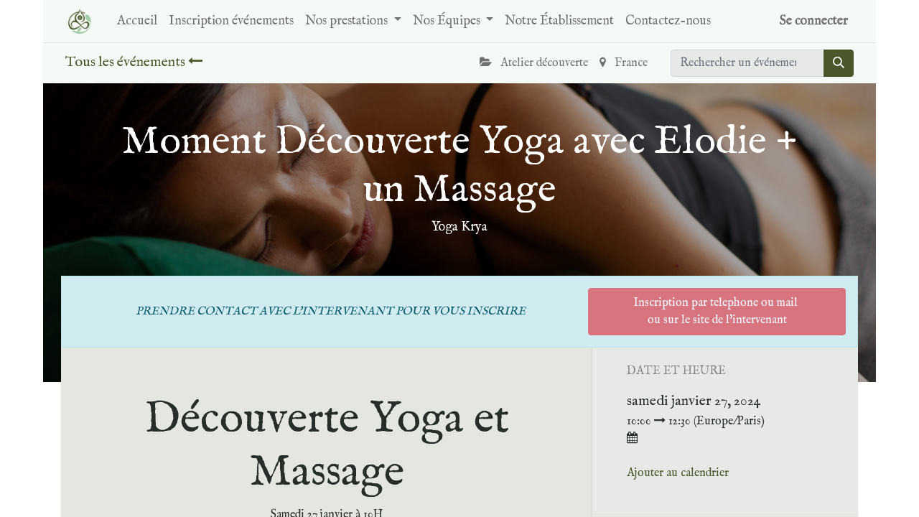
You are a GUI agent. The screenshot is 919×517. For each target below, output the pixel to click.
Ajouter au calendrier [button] (678, 473)
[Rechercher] (839, 63)
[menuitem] (137, 21)
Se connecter (814, 21)
